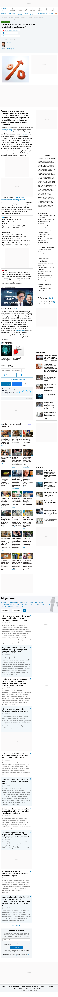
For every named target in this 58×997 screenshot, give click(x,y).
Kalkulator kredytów (43, 233)
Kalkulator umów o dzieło (44, 229)
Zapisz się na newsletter (19, 360)
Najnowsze (47, 159)
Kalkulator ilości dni (43, 244)
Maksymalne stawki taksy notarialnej (44, 286)
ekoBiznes (49, 585)
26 (44, 303)
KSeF (56, 13)
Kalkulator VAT (42, 237)
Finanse (21, 17)
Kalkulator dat (41, 246)
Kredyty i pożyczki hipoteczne (35, 17)
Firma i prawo (40, 354)
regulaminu (20, 924)
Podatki (36, 585)
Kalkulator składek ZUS (44, 235)
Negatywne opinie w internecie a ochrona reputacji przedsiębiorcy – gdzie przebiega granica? (46, 167)
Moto (38, 13)
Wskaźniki (43, 262)
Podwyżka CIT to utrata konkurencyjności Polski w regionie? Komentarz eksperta (45, 195)
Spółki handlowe (42, 253)
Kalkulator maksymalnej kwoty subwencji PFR (45, 241)
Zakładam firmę (13, 583)
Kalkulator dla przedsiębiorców (46, 221)
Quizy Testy (41, 291)
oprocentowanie (16, 351)
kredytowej (24, 134)
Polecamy (39, 469)
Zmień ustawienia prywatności (30, 967)
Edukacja (51, 13)
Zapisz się (16, 928)
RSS (15, 969)
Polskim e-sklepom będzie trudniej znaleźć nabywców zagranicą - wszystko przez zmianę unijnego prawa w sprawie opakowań (46, 171)
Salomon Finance (10, 48)
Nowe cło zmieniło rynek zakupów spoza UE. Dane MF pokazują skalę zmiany (47, 183)
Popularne (41, 159)
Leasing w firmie (39, 583)
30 (54, 303)
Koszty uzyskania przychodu (45, 277)
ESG (22, 587)
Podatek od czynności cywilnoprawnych (43, 282)
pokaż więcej (15, 906)
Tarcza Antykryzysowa (13, 587)
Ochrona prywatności (13, 967)
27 (47, 303)
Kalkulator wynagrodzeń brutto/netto (44, 224)
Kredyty (25, 17)
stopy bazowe (20, 311)
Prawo (26, 13)
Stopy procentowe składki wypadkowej (44, 274)
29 (52, 303)
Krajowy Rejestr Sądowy (44, 259)
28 (49, 303)
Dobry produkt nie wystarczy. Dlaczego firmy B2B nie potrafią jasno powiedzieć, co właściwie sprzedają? (46, 203)
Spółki (20, 583)
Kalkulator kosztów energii (44, 231)
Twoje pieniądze (32, 13)
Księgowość (3, 13)
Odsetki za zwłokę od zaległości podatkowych (46, 269)
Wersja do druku (10, 356)
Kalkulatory (44, 215)
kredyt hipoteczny (6, 130)
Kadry (9, 13)
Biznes (13, 13)
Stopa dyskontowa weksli (44, 289)
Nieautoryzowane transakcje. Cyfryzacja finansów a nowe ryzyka (46, 175)
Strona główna (4, 17)
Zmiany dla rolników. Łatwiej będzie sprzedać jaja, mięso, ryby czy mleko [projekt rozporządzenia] (47, 187)
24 (39, 303)
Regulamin (43, 967)
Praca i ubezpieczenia (21, 585)
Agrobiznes (42, 585)
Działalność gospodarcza (44, 251)
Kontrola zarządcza (43, 257)
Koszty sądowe (42, 255)
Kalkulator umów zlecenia (44, 227)
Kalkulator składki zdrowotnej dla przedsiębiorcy (46, 217)
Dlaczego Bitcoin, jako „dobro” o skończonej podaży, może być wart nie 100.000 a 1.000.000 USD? (46, 179)
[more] (23, 351)
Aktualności (4, 583)
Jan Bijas (8, 42)
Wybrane (53, 159)
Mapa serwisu (37, 969)
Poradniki (3, 587)
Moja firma (11, 17)
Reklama (28, 969)
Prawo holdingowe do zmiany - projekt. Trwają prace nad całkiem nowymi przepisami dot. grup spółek (47, 191)
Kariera (51, 967)
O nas (3, 967)
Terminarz (43, 299)
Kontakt (21, 969)
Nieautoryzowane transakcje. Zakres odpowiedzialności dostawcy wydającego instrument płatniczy (47, 163)
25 (42, 303)
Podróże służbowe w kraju (44, 279)
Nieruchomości (43, 13)
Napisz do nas (26, 356)
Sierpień (51, 299)
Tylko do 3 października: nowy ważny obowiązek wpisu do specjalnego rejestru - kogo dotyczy (46, 207)
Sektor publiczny (20, 13)
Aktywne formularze (47, 249)
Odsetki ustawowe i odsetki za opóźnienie (45, 265)
